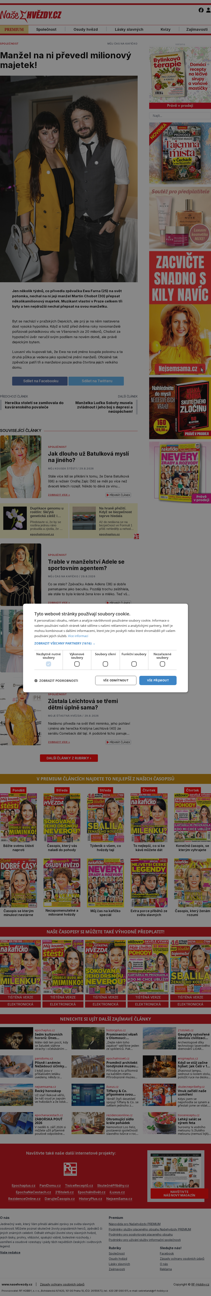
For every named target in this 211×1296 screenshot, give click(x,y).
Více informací (78, 636)
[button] (105, 643)
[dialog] (105, 648)
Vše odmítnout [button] (115, 680)
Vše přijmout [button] (158, 680)
